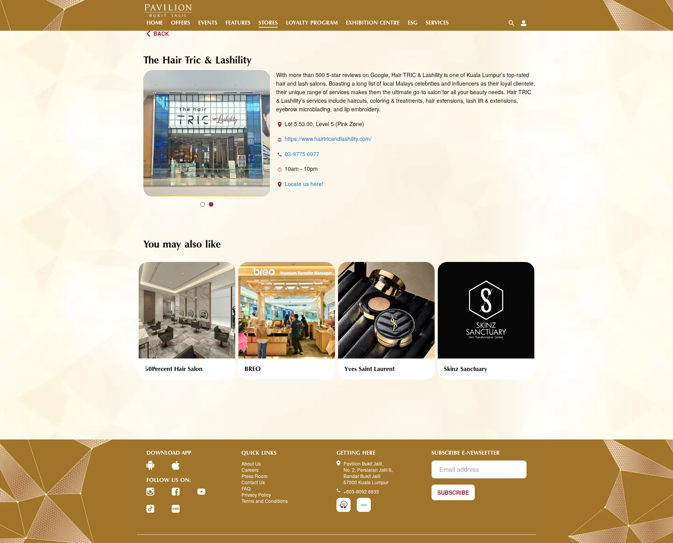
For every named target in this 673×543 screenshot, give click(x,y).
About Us (251, 463)
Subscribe (453, 492)
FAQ (245, 488)
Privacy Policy (256, 495)
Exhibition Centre (373, 22)
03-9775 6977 (302, 154)
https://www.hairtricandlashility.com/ (328, 138)
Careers (250, 470)
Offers (180, 22)
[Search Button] (512, 23)
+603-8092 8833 (361, 491)
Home (154, 22)
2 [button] (211, 204)
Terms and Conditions (264, 501)
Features (238, 22)
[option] (206, 133)
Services (437, 22)
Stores (268, 22)
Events (207, 22)
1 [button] (202, 204)
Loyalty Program (312, 22)
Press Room (254, 476)
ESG (413, 22)
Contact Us (253, 482)
